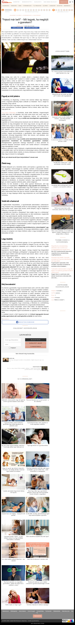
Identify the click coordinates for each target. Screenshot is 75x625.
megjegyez (13, 347)
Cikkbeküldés (56, 611)
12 (49, 10)
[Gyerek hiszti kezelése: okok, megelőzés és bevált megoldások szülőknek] (37, 413)
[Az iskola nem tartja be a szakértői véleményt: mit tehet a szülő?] (62, 131)
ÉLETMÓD (45, 5)
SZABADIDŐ (52, 5)
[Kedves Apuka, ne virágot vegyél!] (13, 595)
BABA (20, 5)
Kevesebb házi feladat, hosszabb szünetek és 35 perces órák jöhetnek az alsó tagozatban (62, 259)
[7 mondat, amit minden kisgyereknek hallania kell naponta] (13, 482)
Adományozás (66, 611)
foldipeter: (56, 290)
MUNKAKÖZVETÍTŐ (26, 1)
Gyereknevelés (27, 15)
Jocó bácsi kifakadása (9, 112)
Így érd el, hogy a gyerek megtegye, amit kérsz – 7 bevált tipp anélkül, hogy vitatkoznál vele (13, 446)
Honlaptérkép (40, 611)
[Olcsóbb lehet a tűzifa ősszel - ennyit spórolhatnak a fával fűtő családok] (62, 154)
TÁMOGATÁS (63, 1)
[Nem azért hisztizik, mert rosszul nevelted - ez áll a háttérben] (37, 391)
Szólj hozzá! (17, 27)
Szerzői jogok (31, 611)
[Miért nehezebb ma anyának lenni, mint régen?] (37, 527)
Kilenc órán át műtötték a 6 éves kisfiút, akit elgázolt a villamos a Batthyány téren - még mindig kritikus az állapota (62, 232)
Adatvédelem (22, 611)
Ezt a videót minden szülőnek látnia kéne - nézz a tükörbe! (13, 560)
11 (46, 10)
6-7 (67, 10)
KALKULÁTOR (37, 1)
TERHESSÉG (14, 5)
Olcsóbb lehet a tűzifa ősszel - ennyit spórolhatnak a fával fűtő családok (62, 163)
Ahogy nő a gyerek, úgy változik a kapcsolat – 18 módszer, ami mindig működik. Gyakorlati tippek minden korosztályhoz (13, 469)
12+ (72, 10)
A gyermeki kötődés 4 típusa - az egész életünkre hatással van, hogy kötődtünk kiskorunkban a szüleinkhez (13, 538)
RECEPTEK (59, 5)
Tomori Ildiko (20, 26)
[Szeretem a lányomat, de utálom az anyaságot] (37, 595)
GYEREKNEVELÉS (27, 5)
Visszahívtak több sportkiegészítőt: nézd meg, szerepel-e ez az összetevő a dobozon (62, 186)
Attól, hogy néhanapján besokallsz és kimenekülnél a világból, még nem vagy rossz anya (26, 360)
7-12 (69, 10)
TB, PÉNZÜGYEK (37, 5)
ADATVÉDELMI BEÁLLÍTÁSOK (37, 623)
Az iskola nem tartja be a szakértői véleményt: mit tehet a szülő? (62, 140)
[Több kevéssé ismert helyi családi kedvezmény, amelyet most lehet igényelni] (62, 199)
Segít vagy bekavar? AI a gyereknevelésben (37, 446)
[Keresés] (72, 1)
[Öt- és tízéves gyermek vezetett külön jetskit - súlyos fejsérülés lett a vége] (62, 62)
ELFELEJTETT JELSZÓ (35, 343)
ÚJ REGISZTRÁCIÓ (36, 346)
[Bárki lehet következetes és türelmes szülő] (37, 550)
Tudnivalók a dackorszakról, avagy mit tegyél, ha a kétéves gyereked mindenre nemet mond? (13, 401)
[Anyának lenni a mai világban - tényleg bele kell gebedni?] (13, 504)
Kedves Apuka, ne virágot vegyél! (13, 605)
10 (44, 10)
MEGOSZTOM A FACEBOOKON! (26, 322)
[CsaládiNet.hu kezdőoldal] (7, 2)
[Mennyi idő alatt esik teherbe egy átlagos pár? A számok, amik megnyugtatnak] (62, 85)
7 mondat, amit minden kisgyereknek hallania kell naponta (13, 492)
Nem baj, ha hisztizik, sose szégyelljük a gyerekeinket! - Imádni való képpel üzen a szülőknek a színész (13, 583)
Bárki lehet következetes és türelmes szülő (37, 559)
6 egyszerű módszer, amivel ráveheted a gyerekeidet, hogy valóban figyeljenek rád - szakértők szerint (13, 424)
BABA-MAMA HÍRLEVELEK (50, 1)
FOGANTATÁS (5, 5)
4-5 (64, 10)
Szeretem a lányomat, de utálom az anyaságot (37, 605)
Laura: (58, 299)
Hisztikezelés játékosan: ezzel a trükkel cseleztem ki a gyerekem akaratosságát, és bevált (37, 583)
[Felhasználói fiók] (70, 1)
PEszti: (53, 295)
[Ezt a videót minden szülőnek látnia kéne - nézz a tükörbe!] (13, 550)
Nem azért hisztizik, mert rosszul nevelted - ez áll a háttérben (37, 401)
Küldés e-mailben (32, 27)
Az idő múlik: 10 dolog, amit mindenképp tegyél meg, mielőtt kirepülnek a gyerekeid (37, 514)
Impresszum (5, 611)
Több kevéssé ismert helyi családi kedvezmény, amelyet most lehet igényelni (62, 209)
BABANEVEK (67, 5)
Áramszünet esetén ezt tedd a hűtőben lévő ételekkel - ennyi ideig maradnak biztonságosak (62, 118)
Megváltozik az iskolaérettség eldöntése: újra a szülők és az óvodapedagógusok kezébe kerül (60, 247)
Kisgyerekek (37, 15)
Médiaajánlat (14, 611)
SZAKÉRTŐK (16, 1)
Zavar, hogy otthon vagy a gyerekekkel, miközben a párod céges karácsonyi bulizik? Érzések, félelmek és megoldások (37, 492)
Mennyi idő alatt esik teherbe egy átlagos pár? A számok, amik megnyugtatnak (62, 95)
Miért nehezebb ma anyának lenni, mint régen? (37, 537)
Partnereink (48, 611)
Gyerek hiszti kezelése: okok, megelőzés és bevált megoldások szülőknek (37, 423)
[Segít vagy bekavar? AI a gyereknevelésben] (37, 436)
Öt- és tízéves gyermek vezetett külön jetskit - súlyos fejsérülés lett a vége (62, 72)
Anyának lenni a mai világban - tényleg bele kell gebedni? (13, 514)
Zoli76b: (55, 293)
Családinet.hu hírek (15, 15)
